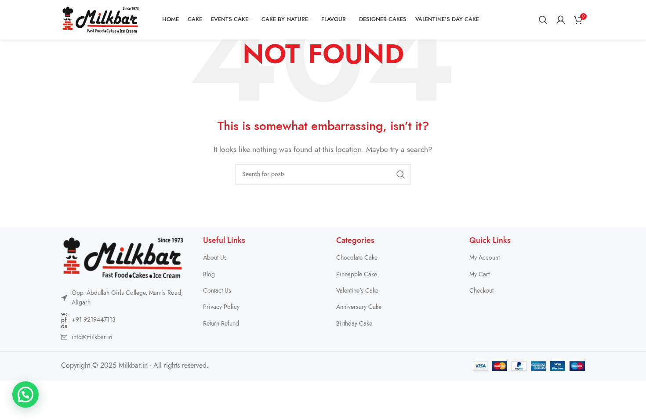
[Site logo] (100, 19)
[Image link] (123, 257)
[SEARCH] (401, 174)
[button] (25, 394)
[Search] (543, 20)
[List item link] (123, 320)
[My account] (561, 20)
